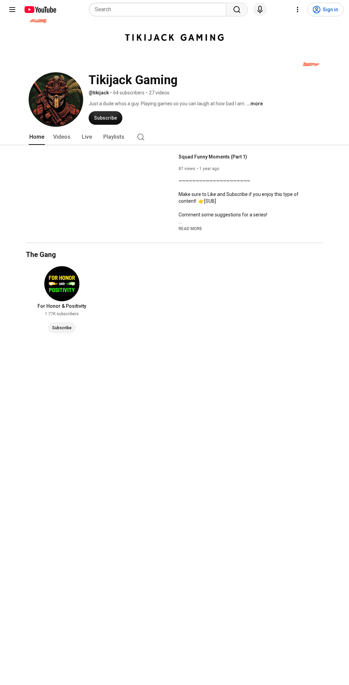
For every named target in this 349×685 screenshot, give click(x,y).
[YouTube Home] (40, 9)
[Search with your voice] (260, 9)
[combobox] (160, 9)
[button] (190, 228)
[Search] (237, 9)
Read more (190, 228)
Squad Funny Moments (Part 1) (213, 156)
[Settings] (297, 9)
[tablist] (174, 137)
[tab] (37, 137)
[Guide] (12, 9)
